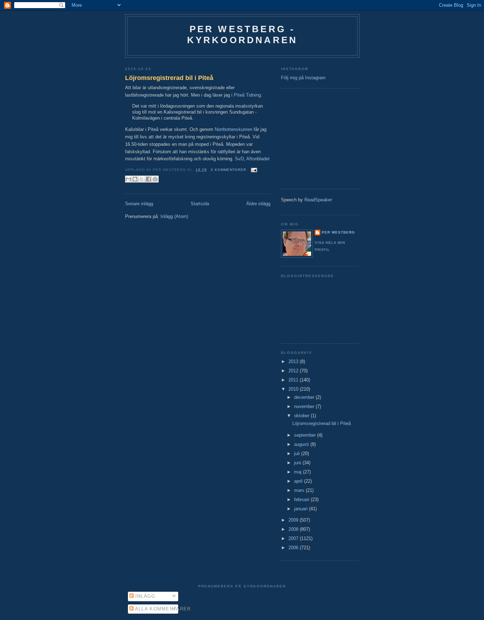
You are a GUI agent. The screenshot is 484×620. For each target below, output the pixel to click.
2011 (294, 380)
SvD (239, 158)
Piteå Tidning (247, 95)
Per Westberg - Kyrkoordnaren (242, 34)
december (305, 397)
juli (297, 453)
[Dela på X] (141, 179)
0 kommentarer (228, 170)
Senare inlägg (139, 203)
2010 (294, 389)
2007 (294, 538)
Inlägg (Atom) (174, 216)
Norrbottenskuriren (233, 129)
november (305, 406)
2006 (294, 547)
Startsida (200, 203)
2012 (294, 370)
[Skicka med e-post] (128, 179)
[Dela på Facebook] (148, 179)
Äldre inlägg (258, 203)
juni (298, 462)
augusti (302, 444)
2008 (294, 529)
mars (300, 490)
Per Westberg (338, 232)
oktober (302, 415)
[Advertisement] (302, 137)
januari (301, 508)
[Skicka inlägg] (253, 170)
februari (302, 499)
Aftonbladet (258, 158)
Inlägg (145, 596)
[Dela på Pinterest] (155, 179)
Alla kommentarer (162, 609)
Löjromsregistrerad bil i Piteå (169, 77)
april (299, 481)
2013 (294, 361)
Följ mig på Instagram (303, 77)
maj (298, 472)
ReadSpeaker (318, 199)
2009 (294, 520)
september (305, 435)
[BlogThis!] (135, 179)
